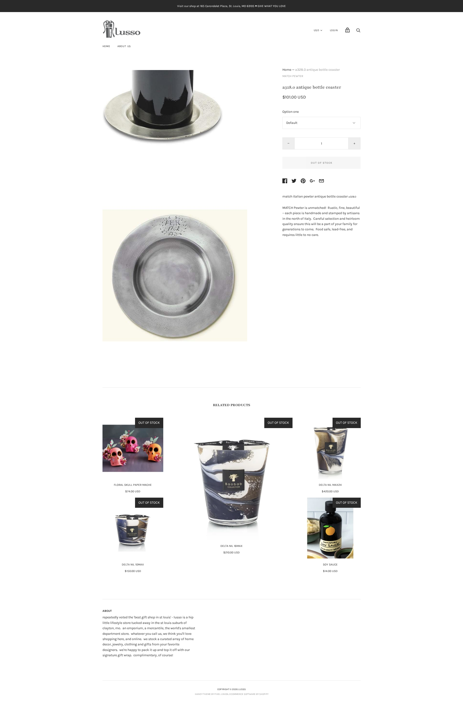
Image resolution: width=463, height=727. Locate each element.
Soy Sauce (330, 564)
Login (334, 30)
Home (106, 46)
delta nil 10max (133, 564)
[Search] (358, 32)
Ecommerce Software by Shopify (248, 694)
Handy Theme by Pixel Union (211, 694)
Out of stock (321, 162)
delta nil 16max (231, 546)
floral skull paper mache (133, 485)
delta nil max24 (330, 485)
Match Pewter (292, 76)
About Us (124, 46)
